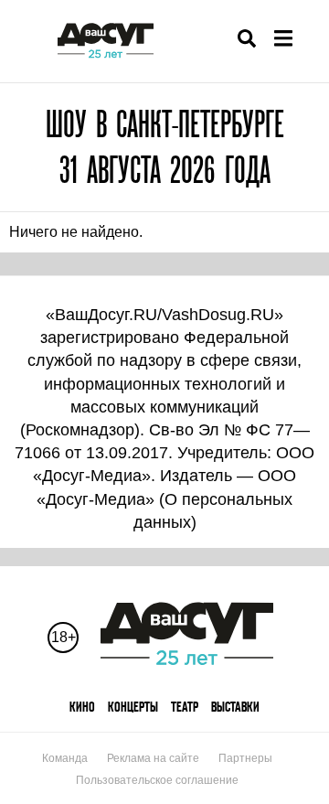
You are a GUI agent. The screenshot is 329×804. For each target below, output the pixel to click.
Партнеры (245, 758)
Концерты (133, 706)
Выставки (235, 706)
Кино (82, 706)
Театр (184, 706)
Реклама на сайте (153, 758)
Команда (65, 758)
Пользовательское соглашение (157, 780)
